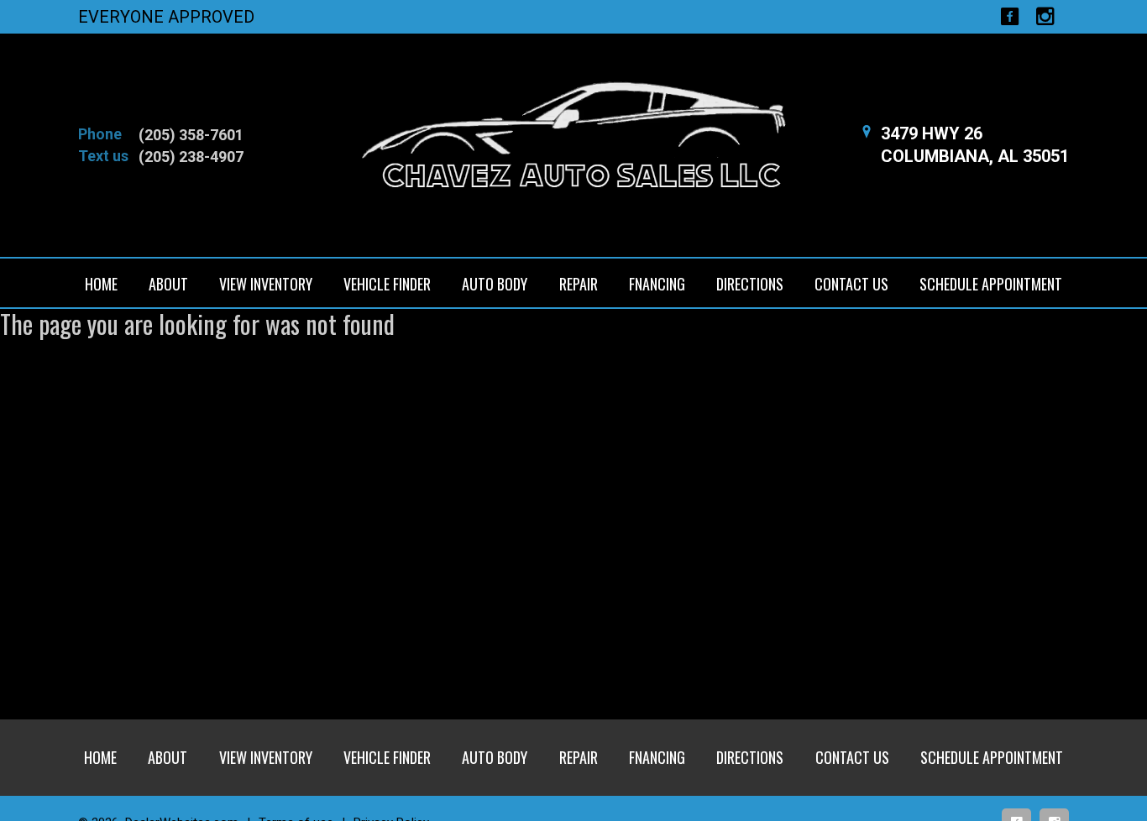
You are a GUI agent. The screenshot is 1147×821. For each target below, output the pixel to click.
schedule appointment (990, 284)
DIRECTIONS (749, 284)
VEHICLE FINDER (387, 284)
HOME (101, 284)
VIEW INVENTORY (265, 284)
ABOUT (168, 284)
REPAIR (578, 284)
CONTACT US (851, 284)
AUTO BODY (494, 284)
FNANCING (657, 284)
